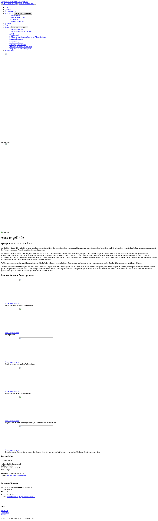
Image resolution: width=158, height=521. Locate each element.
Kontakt (3, 515)
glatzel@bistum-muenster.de (16, 475)
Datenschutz (5, 513)
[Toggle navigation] (35, 4)
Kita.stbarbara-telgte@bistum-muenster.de (21, 497)
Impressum (4, 511)
